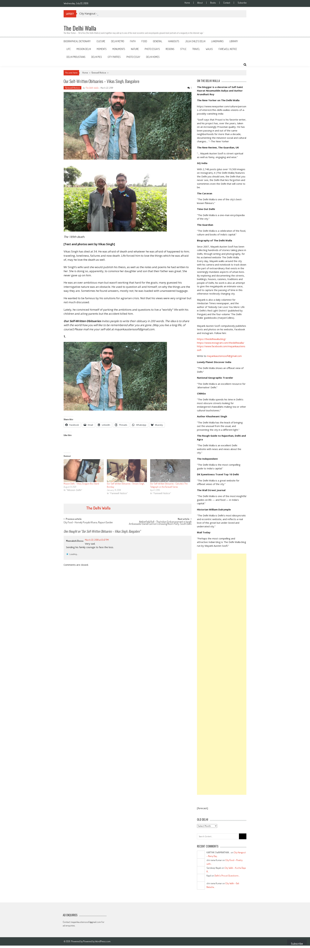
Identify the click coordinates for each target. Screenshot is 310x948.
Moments (102, 49)
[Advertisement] (221, 674)
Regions (170, 49)
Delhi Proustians (76, 56)
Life (69, 49)
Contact (226, 3)
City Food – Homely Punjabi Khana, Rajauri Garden (88, 522)
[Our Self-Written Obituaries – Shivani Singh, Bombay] (127, 470)
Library (233, 41)
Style (183, 49)
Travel (196, 49)
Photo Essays (152, 49)
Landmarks (217, 41)
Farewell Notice (228, 49)
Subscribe (242, 3)
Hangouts (173, 41)
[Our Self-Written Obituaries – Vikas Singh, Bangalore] (127, 197)
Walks (209, 49)
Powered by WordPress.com (96, 941)
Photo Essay (133, 56)
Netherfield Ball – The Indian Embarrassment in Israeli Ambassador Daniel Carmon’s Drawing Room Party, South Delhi (160, 523)
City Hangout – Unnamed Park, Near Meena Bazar (109, 13)
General (157, 41)
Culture (101, 41)
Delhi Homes (153, 56)
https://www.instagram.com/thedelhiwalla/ (220, 342)
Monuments (118, 49)
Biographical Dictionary (77, 41)
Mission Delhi (84, 49)
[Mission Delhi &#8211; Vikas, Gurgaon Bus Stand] (84, 470)
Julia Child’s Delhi (195, 41)
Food (144, 41)
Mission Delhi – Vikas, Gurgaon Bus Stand (81, 483)
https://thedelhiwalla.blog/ (211, 339)
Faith (133, 41)
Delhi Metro (117, 41)
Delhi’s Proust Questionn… (227, 875)
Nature (135, 49)
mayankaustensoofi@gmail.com (224, 356)
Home (187, 3)
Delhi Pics (96, 56)
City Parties (114, 56)
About (200, 3)
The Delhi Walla (91, 87)
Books (213, 3)
